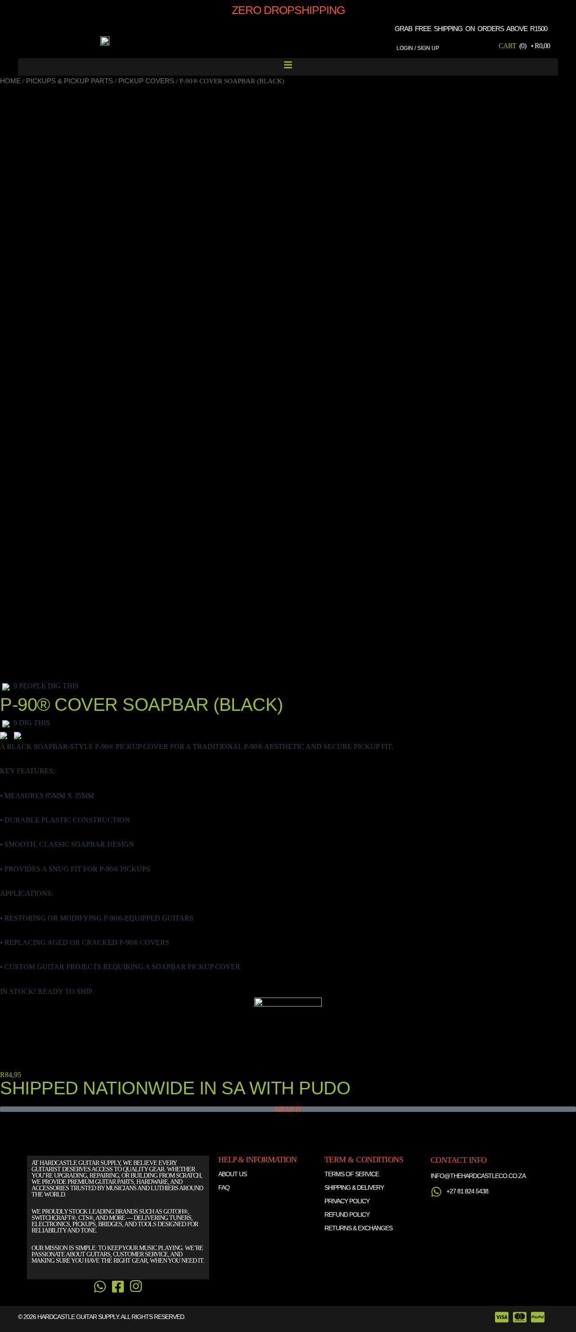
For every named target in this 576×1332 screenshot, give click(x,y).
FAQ (224, 1187)
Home (10, 81)
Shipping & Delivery (354, 1187)
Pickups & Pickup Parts (69, 81)
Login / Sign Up (417, 48)
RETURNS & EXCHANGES (358, 1228)
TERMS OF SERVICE (351, 1174)
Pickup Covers (146, 81)
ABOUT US (232, 1174)
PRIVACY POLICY (346, 1201)
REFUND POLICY (346, 1214)
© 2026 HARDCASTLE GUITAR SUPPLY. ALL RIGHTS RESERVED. (101, 1316)
